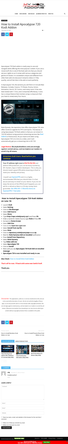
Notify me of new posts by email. (11, 425)
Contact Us (60, 438)
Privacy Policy (52, 438)
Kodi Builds (31, 13)
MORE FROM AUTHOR (21, 341)
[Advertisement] (22, 51)
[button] (65, 14)
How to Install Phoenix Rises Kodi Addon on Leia (34, 334)
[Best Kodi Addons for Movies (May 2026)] (37, 348)
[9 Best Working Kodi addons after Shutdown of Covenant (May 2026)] (7, 348)
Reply (8, 377)
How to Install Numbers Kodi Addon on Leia (9, 334)
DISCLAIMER (44, 438)
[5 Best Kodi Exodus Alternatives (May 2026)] (22, 349)
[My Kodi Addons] (34, 6)
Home (16, 13)
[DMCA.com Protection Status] (19, 439)
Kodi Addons (23, 13)
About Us (37, 438)
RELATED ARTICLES (7, 341)
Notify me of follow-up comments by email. (14, 422)
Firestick (50, 13)
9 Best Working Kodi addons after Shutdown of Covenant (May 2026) (7, 355)
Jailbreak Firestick (41, 13)
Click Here (46, 442)
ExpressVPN (16, 177)
